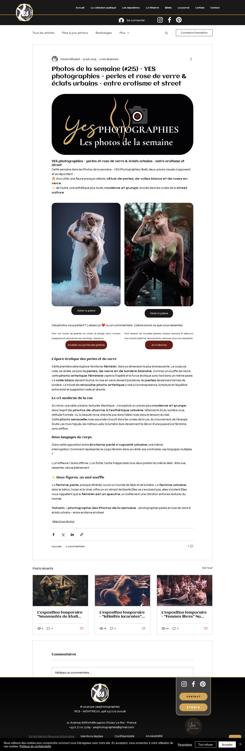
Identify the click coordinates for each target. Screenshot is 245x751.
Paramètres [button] (185, 744)
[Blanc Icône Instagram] (160, 20)
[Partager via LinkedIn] (72, 534)
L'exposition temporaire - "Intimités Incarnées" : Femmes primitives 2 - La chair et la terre (122, 615)
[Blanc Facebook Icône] (169, 20)
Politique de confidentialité (35, 746)
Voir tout (207, 567)
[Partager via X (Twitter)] (63, 534)
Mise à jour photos (75, 33)
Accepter (227, 744)
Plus (122, 33)
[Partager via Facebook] (53, 534)
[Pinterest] (179, 20)
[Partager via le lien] (81, 534)
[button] (131, 8)
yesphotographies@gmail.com (113, 727)
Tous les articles (43, 33)
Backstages (104, 33)
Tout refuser (205, 744)
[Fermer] (240, 744)
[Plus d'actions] (191, 59)
